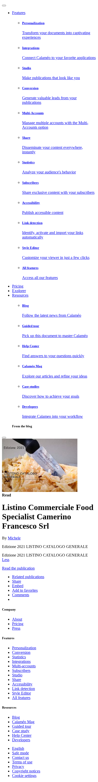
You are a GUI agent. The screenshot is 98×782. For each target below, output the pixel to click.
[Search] (4, 437)
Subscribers (21, 670)
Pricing (17, 286)
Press (16, 628)
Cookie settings (24, 775)
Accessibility (22, 684)
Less (5, 560)
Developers (21, 740)
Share (16, 679)
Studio (17, 675)
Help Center (21, 735)
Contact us (20, 757)
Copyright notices (26, 771)
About (17, 619)
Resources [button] (20, 295)
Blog (16, 717)
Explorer (19, 291)
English (18, 748)
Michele (14, 538)
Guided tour (21, 726)
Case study (20, 731)
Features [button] (18, 13)
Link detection (23, 688)
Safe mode (20, 753)
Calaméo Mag (23, 722)
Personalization (24, 648)
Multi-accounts (24, 666)
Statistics (19, 657)
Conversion (21, 652)
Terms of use (22, 762)
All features (21, 698)
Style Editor (21, 693)
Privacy (18, 766)
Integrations (21, 661)
